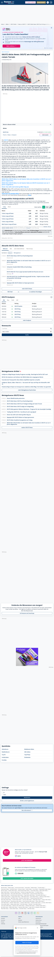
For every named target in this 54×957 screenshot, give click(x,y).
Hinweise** (28, 228)
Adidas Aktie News (14, 904)
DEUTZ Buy (18, 309)
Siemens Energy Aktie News (27, 892)
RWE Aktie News (25, 896)
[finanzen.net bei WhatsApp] (35, 913)
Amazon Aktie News (15, 892)
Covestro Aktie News (25, 902)
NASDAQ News (13, 889)
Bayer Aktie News (5, 892)
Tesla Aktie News (34, 890)
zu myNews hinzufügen (35, 292)
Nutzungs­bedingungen (41, 923)
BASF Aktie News (43, 890)
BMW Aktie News (13, 907)
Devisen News (21, 889)
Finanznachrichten (19, 887)
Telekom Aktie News (40, 905)
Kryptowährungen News (45, 889)
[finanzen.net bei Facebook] (19, 913)
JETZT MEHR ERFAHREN (27, 878)
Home (2, 24)
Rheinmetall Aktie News (23, 890)
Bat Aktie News (4, 907)
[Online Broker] (9, 3)
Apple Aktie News (5, 895)
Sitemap (3, 923)
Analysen (14, 135)
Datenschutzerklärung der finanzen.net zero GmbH (26, 953)
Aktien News (11, 887)
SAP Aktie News (25, 893)
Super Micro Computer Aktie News (37, 907)
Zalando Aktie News (23, 907)
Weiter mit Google (27, 942)
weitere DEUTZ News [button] (27, 427)
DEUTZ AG (5, 132)
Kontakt (3, 918)
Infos (29, 195)
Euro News (35, 889)
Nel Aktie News (23, 904)
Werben (20, 920)
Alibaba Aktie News (30, 905)
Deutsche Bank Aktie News (37, 893)
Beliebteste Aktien (29, 749)
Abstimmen (27, 797)
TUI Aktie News (38, 892)
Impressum (38, 918)
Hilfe (19, 918)
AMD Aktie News (37, 899)
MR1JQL (49, 226)
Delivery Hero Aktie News (18, 905)
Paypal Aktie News (16, 896)
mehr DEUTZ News (27, 288)
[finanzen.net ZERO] (27, 29)
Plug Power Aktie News (29, 895)
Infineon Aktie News (5, 896)
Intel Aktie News (5, 902)
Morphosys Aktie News (16, 901)
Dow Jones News (5, 889)
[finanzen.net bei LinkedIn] (28, 913)
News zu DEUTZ (22, 24)
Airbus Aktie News (5, 898)
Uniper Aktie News (46, 899)
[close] (37, 927)
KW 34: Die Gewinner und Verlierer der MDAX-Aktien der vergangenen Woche (22, 377)
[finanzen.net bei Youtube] (22, 913)
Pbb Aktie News (4, 908)
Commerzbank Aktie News (17, 895)
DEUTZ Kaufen (18, 306)
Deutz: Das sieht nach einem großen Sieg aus (15, 187)
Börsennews (4, 887)
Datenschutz (39, 920)
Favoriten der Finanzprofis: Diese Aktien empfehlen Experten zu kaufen (21, 380)
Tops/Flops (27, 754)
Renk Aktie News (34, 896)
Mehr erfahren (11, 46)
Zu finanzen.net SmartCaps (27, 613)
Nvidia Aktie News (12, 890)
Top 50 (3, 754)
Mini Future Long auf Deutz (9, 224)
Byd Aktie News (14, 898)
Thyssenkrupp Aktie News (36, 898)
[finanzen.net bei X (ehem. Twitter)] (25, 913)
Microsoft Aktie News (16, 893)
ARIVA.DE (5, 937)
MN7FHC (11, 228)
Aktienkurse (5, 749)
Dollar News (29, 889)
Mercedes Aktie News (6, 899)
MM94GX (3, 228)
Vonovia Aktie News (27, 899)
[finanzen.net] (9, 1)
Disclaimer (38, 922)
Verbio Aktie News (14, 908)
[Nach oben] (50, 955)
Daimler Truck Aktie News (35, 904)
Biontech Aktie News (24, 898)
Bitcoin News (4, 890)
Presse (2, 922)
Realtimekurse (5, 752)
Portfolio (4, 760)
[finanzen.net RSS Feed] (38, 913)
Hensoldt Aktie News (41, 895)
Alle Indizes (27, 752)
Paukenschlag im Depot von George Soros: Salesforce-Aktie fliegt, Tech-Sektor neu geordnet (26, 387)
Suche (27, 335)
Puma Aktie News (5, 904)
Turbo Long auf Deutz (8, 213)
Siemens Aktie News (35, 902)
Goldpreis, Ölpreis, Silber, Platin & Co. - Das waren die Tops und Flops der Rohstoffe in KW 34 (26, 383)
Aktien (7, 24)
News (9, 135)
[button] (30, 2)
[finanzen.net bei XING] (31, 913)
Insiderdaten (5, 757)
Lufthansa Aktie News (44, 896)
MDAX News (34, 887)
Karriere (3, 920)
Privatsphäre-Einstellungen (42, 925)
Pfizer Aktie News (40, 901)
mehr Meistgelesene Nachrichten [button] (27, 390)
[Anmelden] (51, 2)
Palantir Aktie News (14, 902)
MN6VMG (45, 226)
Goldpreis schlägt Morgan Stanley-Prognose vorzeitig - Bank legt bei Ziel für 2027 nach (25, 374)
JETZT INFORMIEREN (27, 860)
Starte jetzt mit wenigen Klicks (10, 193)
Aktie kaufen (45, 135)
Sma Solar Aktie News (6, 905)
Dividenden (27, 757)
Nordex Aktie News (16, 899)
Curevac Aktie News (46, 902)
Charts (4, 135)
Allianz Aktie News (5, 893)
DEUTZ (6, 140)
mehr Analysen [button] (27, 320)
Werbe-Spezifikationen (23, 922)
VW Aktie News (30, 908)
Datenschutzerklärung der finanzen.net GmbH (27, 951)
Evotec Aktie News (5, 901)
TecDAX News (41, 887)
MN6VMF (7, 228)
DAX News (27, 887)
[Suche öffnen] (48, 2)
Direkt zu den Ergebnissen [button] (27, 800)
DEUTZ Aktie (13, 24)
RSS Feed (10, 292)
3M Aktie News (22, 908)
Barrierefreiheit (39, 927)
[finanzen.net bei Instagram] (16, 913)
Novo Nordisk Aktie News (29, 901)
